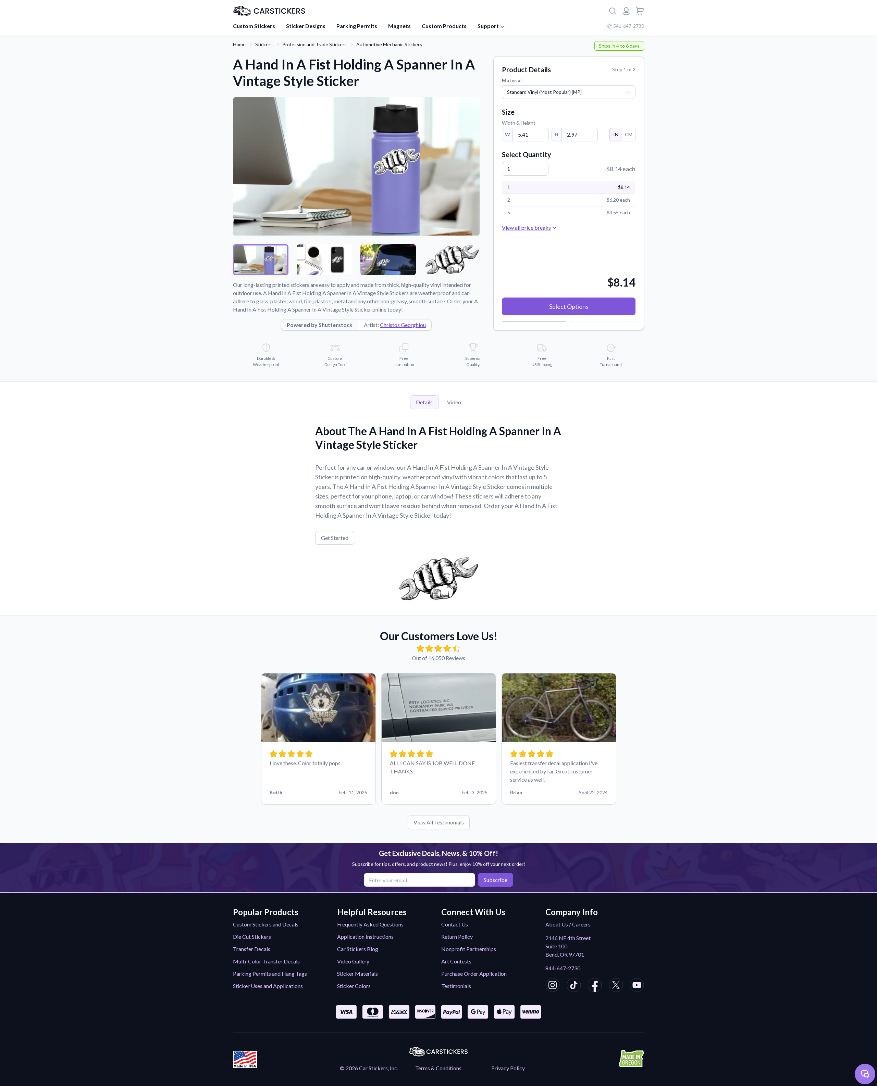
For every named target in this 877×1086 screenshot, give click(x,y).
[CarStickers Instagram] (552, 986)
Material (512, 80)
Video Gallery (353, 961)
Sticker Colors (354, 986)
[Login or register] (626, 11)
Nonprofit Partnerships (468, 949)
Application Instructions (365, 936)
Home (239, 44)
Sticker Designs (305, 26)
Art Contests (456, 961)
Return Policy (457, 936)
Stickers (264, 44)
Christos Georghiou (403, 324)
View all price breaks (526, 227)
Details (424, 402)
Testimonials (456, 986)
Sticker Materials (357, 973)
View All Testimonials (438, 822)
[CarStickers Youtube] (637, 986)
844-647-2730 (562, 968)
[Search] (612, 11)
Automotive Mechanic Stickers (389, 44)
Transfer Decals (251, 949)
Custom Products (444, 26)
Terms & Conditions (438, 1068)
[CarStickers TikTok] (574, 986)
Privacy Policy (508, 1068)
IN (615, 134)
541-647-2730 (628, 26)
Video (454, 402)
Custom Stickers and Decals (265, 924)
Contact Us (454, 924)
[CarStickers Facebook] (595, 986)
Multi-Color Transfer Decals (266, 961)
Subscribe (495, 879)
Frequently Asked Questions (370, 924)
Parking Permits (356, 26)
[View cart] (640, 11)
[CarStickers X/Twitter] (616, 986)
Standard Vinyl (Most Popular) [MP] (544, 92)
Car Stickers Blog (357, 949)
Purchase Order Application (474, 973)
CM (628, 134)
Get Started (334, 537)
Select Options (569, 306)
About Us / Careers (568, 924)
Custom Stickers (254, 26)
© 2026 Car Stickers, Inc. (369, 1068)
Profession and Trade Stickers (314, 44)
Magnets (399, 26)
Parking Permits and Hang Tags (270, 973)
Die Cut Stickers (252, 936)
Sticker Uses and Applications (268, 986)
